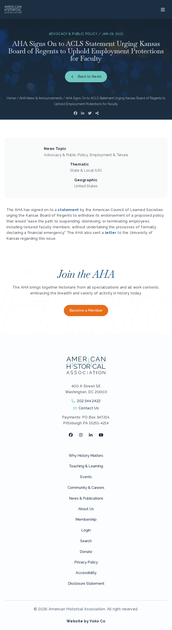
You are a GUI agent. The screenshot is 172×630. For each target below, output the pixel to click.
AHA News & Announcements (40, 98)
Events (86, 477)
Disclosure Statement (86, 583)
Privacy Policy (86, 562)
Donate (86, 552)
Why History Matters (86, 455)
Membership (86, 519)
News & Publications (86, 498)
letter (111, 233)
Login (86, 530)
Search (86, 541)
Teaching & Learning (86, 466)
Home (11, 98)
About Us (86, 509)
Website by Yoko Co (86, 621)
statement (68, 210)
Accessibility (86, 573)
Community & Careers (86, 487)
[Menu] (162, 9)
